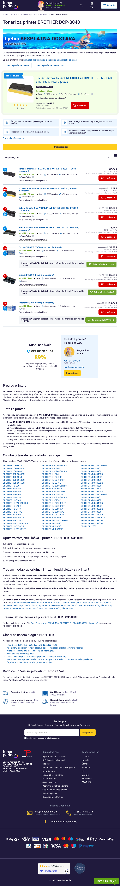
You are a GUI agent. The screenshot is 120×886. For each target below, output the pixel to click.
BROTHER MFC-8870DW (92, 514)
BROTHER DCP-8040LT (13, 468)
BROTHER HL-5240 (51, 474)
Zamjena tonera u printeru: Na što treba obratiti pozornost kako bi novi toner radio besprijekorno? (50, 659)
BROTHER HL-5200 (51, 468)
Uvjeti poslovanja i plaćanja (54, 756)
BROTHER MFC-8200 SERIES (55, 520)
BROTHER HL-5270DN (52, 500)
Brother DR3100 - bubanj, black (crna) (36, 303)
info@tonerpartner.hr (74, 367)
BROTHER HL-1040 (12, 488)
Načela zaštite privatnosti (53, 760)
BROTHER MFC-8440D (91, 471)
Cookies (46, 764)
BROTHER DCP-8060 (12, 477)
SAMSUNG (86, 778)
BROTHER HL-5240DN (52, 477)
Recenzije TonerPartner (52, 797)
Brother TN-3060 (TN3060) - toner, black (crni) (40, 247)
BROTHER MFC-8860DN (92, 509)
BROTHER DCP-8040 (12, 465)
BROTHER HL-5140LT (13, 512)
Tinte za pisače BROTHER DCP (49, 65)
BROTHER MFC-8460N (91, 486)
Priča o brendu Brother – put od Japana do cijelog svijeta (32, 645)
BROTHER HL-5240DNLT (53, 480)
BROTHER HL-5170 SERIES (15, 523)
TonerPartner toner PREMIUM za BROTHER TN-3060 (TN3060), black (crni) (47, 602)
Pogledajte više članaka (13, 138)
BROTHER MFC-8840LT (91, 506)
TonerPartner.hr (90, 752)
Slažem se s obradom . (44, 738)
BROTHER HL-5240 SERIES (54, 471)
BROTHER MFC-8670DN (92, 491)
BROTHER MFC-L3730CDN (93, 517)
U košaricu (82, 105)
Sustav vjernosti (49, 782)
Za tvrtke (86, 767)
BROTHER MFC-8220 (51, 523)
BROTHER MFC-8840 (90, 497)
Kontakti (85, 760)
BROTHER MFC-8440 (90, 468)
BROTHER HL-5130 (12, 506)
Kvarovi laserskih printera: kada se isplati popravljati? (30, 651)
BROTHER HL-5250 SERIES (54, 486)
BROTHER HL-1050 (12, 491)
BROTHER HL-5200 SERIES (54, 465)
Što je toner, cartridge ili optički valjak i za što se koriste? (31, 122)
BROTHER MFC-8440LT (91, 477)
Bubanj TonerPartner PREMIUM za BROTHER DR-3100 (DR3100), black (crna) (38, 608)
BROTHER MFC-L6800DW (92, 520)
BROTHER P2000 (88, 526)
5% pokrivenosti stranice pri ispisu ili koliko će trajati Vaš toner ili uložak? (91, 132)
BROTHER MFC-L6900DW (92, 523)
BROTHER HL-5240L (51, 483)
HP (83, 771)
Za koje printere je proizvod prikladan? (51, 98)
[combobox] (57, 157)
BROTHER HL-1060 (12, 494)
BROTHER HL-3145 (12, 500)
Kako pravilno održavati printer (20, 653)
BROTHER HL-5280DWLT (53, 512)
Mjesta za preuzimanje (52, 775)
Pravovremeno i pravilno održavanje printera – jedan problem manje (37, 656)
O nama (85, 756)
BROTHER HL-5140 (12, 509)
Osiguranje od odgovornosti (54, 789)
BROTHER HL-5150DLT (13, 517)
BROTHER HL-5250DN (52, 488)
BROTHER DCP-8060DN (14, 480)
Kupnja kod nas (50, 752)
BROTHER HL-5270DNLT (53, 506)
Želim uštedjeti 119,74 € (103, 320)
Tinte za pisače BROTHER (17, 65)
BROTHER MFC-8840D (91, 500)
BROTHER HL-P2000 (51, 517)
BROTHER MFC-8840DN (92, 503)
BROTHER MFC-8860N (91, 512)
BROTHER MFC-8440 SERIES (94, 465)
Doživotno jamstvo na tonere (55, 786)
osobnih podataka (52, 738)
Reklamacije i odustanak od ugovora (58, 767)
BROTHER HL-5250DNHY (53, 491)
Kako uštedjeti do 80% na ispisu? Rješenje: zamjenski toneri (91, 122)
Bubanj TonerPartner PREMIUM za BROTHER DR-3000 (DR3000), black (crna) (77, 605)
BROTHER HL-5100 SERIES (15, 503)
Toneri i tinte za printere (27, 14)
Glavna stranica (9, 14)
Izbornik (111, 5)
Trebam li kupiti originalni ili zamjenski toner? (30, 132)
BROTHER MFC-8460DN (92, 483)
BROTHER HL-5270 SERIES (54, 497)
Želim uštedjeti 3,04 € (104, 292)
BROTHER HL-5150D (12, 514)
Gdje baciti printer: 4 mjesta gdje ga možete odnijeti (29, 662)
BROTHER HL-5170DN (13, 520)
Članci (85, 764)
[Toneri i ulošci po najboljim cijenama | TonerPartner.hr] (10, 5)
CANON (85, 775)
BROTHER (43, 14)
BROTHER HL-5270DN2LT (54, 503)
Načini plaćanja (49, 778)
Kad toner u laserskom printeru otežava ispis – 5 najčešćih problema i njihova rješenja (45, 648)
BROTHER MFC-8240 (51, 526)
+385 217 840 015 (55, 5)
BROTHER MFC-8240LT (52, 529)
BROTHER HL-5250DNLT (53, 494)
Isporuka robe (48, 771)
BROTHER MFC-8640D (91, 488)
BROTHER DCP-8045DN (14, 474)
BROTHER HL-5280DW (52, 509)
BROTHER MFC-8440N (91, 480)
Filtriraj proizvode (60, 147)
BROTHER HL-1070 (12, 497)
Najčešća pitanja (49, 793)
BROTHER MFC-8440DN (92, 474)
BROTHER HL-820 (11, 486)
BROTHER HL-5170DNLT (14, 529)
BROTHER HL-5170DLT (13, 526)
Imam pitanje (72, 373)
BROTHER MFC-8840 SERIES (94, 494)
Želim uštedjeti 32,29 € (103, 264)
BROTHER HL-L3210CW (53, 514)
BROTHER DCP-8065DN (14, 483)
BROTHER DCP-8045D (13, 471)
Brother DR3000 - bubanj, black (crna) (36, 275)
